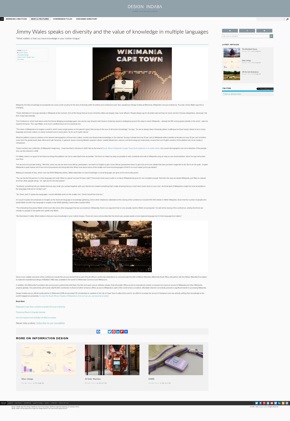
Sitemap (54, 403)
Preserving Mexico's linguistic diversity (30, 312)
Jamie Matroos (23, 53)
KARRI (151, 378)
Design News (31, 57)
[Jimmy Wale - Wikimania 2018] (132, 73)
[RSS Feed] (283, 403)
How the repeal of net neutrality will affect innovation (36, 318)
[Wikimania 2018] (112, 246)
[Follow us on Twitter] (230, 31)
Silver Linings (27, 378)
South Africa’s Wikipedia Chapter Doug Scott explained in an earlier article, (131, 148)
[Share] (126, 331)
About (10, 403)
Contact (18, 403)
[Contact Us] (286, 403)
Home (2, 19)
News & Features (40, 19)
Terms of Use (63, 403)
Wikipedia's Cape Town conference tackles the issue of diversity (40, 307)
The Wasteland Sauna (249, 49)
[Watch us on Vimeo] (275, 403)
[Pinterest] (114, 331)
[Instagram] (268, 403)
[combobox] (270, 19)
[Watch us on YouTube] (271, 403)
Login (47, 403)
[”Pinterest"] (264, 31)
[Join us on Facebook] (247, 31)
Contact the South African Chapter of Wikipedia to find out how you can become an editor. (74, 296)
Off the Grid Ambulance (250, 72)
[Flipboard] (122, 331)
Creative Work (21, 57)
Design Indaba (263, 407)
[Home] (145, 7)
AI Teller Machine (93, 378)
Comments (20, 59)
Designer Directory (86, 19)
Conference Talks (62, 19)
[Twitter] (109, 331)
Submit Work (38, 403)
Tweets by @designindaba (232, 94)
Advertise (27, 403)
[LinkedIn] (118, 331)
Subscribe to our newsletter (51, 323)
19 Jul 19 (24, 50)
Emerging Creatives (16, 19)
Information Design (23, 55)
